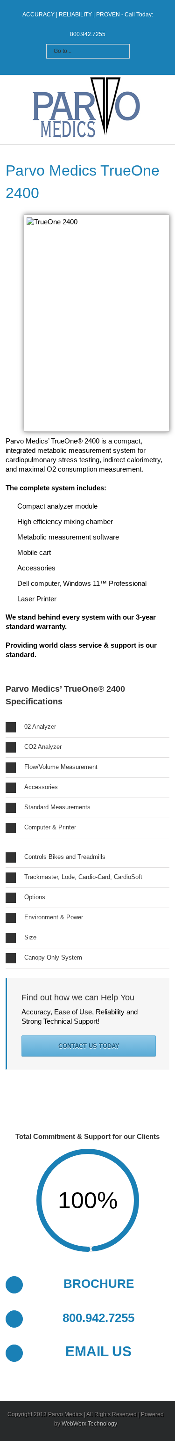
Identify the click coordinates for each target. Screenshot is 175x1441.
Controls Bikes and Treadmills (64, 856)
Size (30, 937)
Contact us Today (88, 1045)
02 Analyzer (40, 726)
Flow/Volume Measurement (61, 766)
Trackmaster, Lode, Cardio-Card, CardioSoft (83, 876)
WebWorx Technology (89, 1423)
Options (34, 897)
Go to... (62, 51)
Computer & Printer (50, 827)
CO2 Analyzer (43, 746)
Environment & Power (53, 917)
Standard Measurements (57, 807)
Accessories (41, 787)
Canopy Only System (53, 957)
